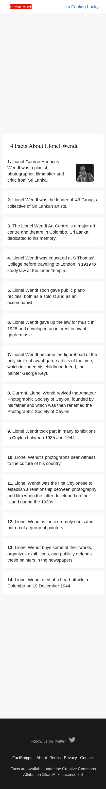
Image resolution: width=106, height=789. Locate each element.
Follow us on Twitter (49, 741)
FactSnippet (23, 758)
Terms (55, 758)
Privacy (70, 758)
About (41, 758)
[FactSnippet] (21, 8)
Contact (87, 758)
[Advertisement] (53, 74)
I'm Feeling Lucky (81, 6)
